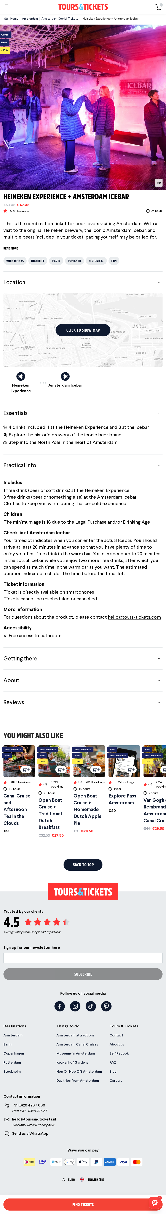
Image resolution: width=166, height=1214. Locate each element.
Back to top (83, 865)
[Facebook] (59, 1006)
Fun (114, 260)
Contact (116, 1035)
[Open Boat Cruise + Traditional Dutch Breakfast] (54, 791)
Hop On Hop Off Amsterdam (79, 1071)
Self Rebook (119, 1053)
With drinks (15, 260)
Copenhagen (13, 1053)
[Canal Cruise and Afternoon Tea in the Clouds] (19, 789)
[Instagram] (75, 1006)
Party (56, 260)
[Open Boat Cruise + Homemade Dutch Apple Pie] (89, 789)
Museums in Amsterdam (75, 1053)
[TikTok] (91, 1006)
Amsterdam (12, 1035)
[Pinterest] (106, 1006)
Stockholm (12, 1071)
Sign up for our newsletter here (31, 947)
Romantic (74, 260)
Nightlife (38, 260)
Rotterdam (12, 1062)
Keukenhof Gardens (72, 1062)
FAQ (113, 1062)
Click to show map (83, 330)
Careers (116, 1080)
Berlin (7, 1044)
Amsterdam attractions (75, 1035)
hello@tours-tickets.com (134, 617)
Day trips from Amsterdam (77, 1080)
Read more (10, 248)
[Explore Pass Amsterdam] (124, 779)
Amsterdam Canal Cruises (77, 1044)
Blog (113, 1071)
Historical (96, 260)
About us (117, 1044)
